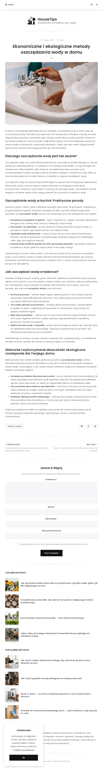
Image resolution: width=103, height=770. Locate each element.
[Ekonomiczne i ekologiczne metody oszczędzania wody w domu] (51, 93)
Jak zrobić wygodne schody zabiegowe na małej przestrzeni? (51, 678)
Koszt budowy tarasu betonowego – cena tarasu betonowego (52, 618)
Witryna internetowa (51, 530)
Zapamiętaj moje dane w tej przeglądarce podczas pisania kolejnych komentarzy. (53, 544)
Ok (23, 757)
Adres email (51, 518)
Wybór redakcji (15, 426)
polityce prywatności (24, 749)
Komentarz (51, 479)
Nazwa (51, 507)
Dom (62, 40)
